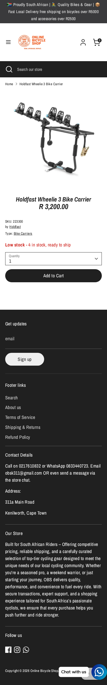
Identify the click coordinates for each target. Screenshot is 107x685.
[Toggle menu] (8, 42)
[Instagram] (17, 650)
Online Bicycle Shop (44, 670)
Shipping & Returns (22, 427)
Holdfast (15, 226)
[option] (53, 139)
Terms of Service (20, 417)
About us (13, 407)
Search (11, 397)
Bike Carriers (23, 233)
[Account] (83, 40)
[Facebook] (8, 650)
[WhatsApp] (26, 650)
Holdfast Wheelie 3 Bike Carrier (41, 84)
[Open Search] (8, 69)
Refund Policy (17, 437)
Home (9, 84)
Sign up (24, 359)
